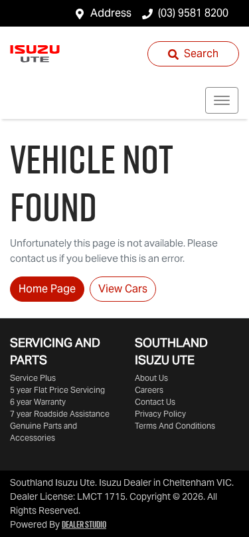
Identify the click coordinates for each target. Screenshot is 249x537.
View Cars (122, 289)
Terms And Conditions (175, 426)
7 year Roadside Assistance (60, 414)
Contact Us (155, 402)
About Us (151, 378)
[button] (221, 100)
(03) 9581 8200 (193, 13)
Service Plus (33, 378)
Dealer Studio (84, 524)
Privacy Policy (160, 414)
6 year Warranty (38, 402)
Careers (149, 390)
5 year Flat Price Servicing (57, 390)
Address (110, 13)
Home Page (47, 289)
